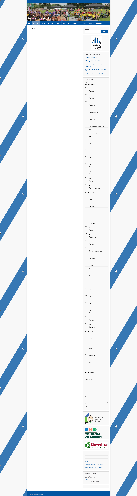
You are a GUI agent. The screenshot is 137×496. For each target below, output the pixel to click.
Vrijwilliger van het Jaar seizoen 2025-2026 (94, 73)
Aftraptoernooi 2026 (89, 454)
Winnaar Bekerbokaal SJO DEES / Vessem (94, 464)
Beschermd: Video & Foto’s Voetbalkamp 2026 (95, 457)
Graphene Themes (40, 494)
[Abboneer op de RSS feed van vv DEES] (28, 2)
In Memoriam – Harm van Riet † (92, 57)
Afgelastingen (99, 23)
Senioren (35, 23)
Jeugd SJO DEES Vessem (47, 23)
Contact (91, 23)
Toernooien (66, 23)
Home (29, 23)
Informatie (83, 23)
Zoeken (87, 29)
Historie (58, 23)
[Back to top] (134, 493)
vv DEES (32, 15)
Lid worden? (74, 23)
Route (86, 479)
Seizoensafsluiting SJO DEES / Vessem (93, 467)
